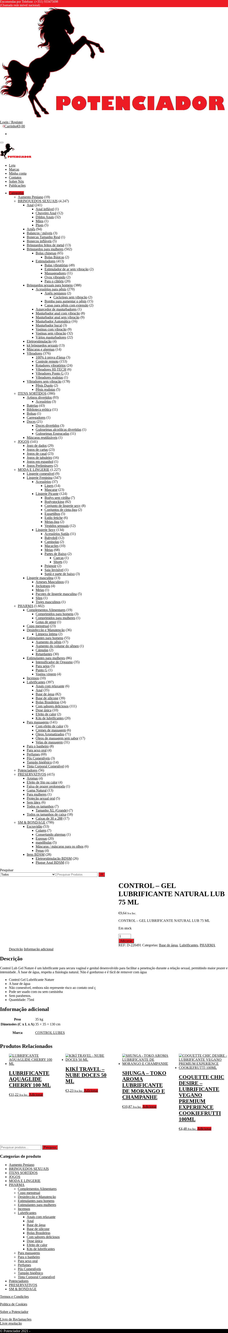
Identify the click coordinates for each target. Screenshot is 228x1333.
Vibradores (34, 353)
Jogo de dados (37, 445)
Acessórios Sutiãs (57, 534)
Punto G (41, 670)
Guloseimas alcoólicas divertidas (58, 429)
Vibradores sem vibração (44, 381)
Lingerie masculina (40, 578)
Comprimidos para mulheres (55, 618)
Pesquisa (50, 1147)
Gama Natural (37, 790)
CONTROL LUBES (50, 1033)
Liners (49, 486)
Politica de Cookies (13, 1304)
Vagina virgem (46, 674)
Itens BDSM (36, 854)
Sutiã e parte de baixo (60, 574)
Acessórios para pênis (51, 289)
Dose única (43, 710)
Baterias (32, 405)
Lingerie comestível (40, 474)
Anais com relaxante (50, 686)
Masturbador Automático (53, 321)
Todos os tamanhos (40, 806)
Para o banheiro (38, 746)
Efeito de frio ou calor (42, 782)
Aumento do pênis (48, 642)
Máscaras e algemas (41, 349)
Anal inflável (45, 209)
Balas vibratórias (56, 265)
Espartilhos (52, 514)
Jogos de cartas (37, 449)
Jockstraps (43, 586)
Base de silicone (47, 698)
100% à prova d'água (50, 357)
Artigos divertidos (39, 397)
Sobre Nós (16, 181)
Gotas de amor (46, 622)
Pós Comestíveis (38, 758)
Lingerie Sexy (45, 530)
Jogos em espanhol (40, 461)
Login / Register (11, 122)
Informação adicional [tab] (38, 949)
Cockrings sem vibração (70, 297)
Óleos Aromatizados (50, 734)
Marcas (14, 169)
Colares (41, 830)
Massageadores (55, 273)
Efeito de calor (46, 714)
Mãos (39, 221)
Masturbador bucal (49, 325)
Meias (49, 550)
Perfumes (33, 754)
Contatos (15, 177)
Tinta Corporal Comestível (45, 766)
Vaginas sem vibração (51, 333)
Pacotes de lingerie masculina (56, 594)
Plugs (39, 225)
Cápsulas (42, 650)
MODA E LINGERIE (33, 470)
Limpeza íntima (46, 634)
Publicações (17, 185)
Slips (39, 598)
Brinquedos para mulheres (45, 249)
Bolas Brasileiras (47, 702)
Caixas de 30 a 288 (49, 818)
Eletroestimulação (39, 341)
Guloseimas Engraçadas (52, 433)
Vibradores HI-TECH (51, 369)
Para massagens (38, 722)
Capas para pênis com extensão (66, 305)
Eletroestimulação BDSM (54, 858)
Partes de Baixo (56, 554)
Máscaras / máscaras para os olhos (59, 846)
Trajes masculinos (48, 602)
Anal (30, 205)
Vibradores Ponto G (50, 373)
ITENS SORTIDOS (32, 393)
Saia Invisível (54, 570)
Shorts (57, 562)
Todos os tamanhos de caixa (46, 814)
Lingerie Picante (47, 494)
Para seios (43, 666)
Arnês (31, 229)
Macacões (52, 546)
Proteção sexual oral (41, 798)
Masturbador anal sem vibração (57, 317)
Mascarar (51, 490)
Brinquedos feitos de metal (45, 245)
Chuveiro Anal (46, 213)
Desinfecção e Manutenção (46, 630)
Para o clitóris (54, 281)
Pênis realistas (45, 389)
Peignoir (50, 566)
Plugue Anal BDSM (50, 862)
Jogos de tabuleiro (39, 457)
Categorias (16, 193)
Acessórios (43, 401)
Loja (12, 165)
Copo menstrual (38, 626)
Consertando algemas (51, 834)
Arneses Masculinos (50, 582)
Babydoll (51, 538)
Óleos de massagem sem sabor (57, 738)
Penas (40, 850)
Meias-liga (52, 522)
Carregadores (36, 417)
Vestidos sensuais (57, 526)
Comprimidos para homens (54, 614)
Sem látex (34, 802)
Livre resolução (11, 1323)
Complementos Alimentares (46, 610)
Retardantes (44, 654)
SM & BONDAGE (31, 822)
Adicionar (126, 941)
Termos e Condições (14, 1296)
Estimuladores (45, 261)
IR (101, 874)
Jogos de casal (37, 453)
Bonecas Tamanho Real (43, 237)
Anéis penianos (55, 293)
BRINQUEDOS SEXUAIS (38, 201)
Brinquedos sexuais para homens (50, 285)
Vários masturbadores (51, 337)
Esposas (41, 838)
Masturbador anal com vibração (58, 313)
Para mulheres (37, 794)
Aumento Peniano (30, 197)
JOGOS (23, 441)
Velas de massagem (49, 742)
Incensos (33, 678)
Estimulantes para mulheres (46, 658)
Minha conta (17, 173)
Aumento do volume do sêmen (57, 646)
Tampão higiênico (39, 762)
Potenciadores (27, 770)
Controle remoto (47, 361)
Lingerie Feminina (40, 478)
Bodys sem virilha (57, 498)
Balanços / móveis (39, 233)
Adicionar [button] (36, 1094)
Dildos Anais (45, 217)
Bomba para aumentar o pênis (65, 301)
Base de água (45, 694)
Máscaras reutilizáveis (42, 437)
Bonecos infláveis (39, 241)
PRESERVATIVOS (32, 774)
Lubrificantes (36, 682)
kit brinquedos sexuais (42, 345)
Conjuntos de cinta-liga (61, 510)
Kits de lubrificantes (50, 718)
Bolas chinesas (46, 253)
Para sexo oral (37, 750)
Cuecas (58, 558)
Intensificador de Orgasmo (54, 662)
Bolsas (31, 413)
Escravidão (34, 826)
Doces (31, 421)
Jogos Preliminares (40, 465)
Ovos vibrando (55, 277)
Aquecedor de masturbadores (56, 309)
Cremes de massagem (51, 730)
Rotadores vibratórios (51, 365)
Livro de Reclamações (15, 1319)
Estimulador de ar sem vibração (67, 269)
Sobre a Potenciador (14, 1312)
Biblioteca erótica (39, 409)
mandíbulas (44, 842)
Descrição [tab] (16, 949)
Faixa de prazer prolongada (46, 786)
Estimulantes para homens (45, 638)
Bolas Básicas (54, 257)
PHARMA (25, 606)
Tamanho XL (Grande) (52, 810)
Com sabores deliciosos (52, 706)
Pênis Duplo (44, 385)
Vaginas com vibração (51, 329)
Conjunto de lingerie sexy (63, 506)
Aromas (32, 778)
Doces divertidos (47, 425)
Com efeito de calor (49, 726)
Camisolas (52, 542)
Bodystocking (54, 502)
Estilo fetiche (54, 518)
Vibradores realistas (49, 377)
